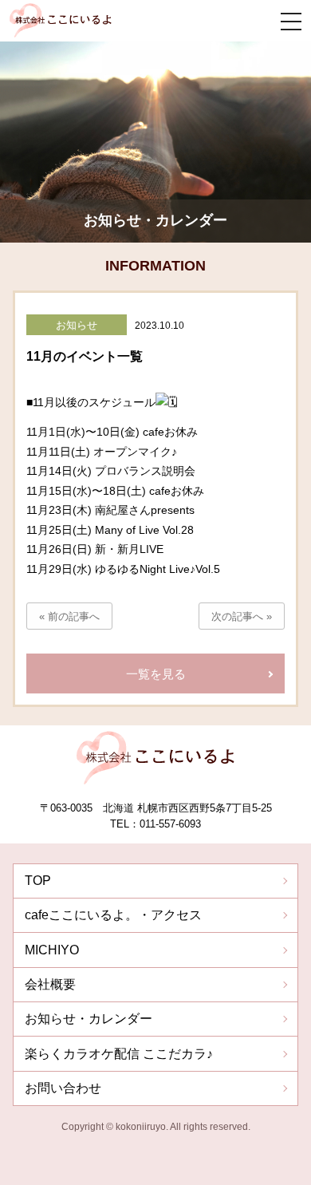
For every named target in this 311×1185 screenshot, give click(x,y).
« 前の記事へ (69, 616)
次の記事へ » (241, 616)
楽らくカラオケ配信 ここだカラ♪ (119, 1054)
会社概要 (50, 984)
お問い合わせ (63, 1088)
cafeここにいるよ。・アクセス (113, 915)
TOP (38, 880)
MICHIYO (52, 950)
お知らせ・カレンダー (88, 1018)
